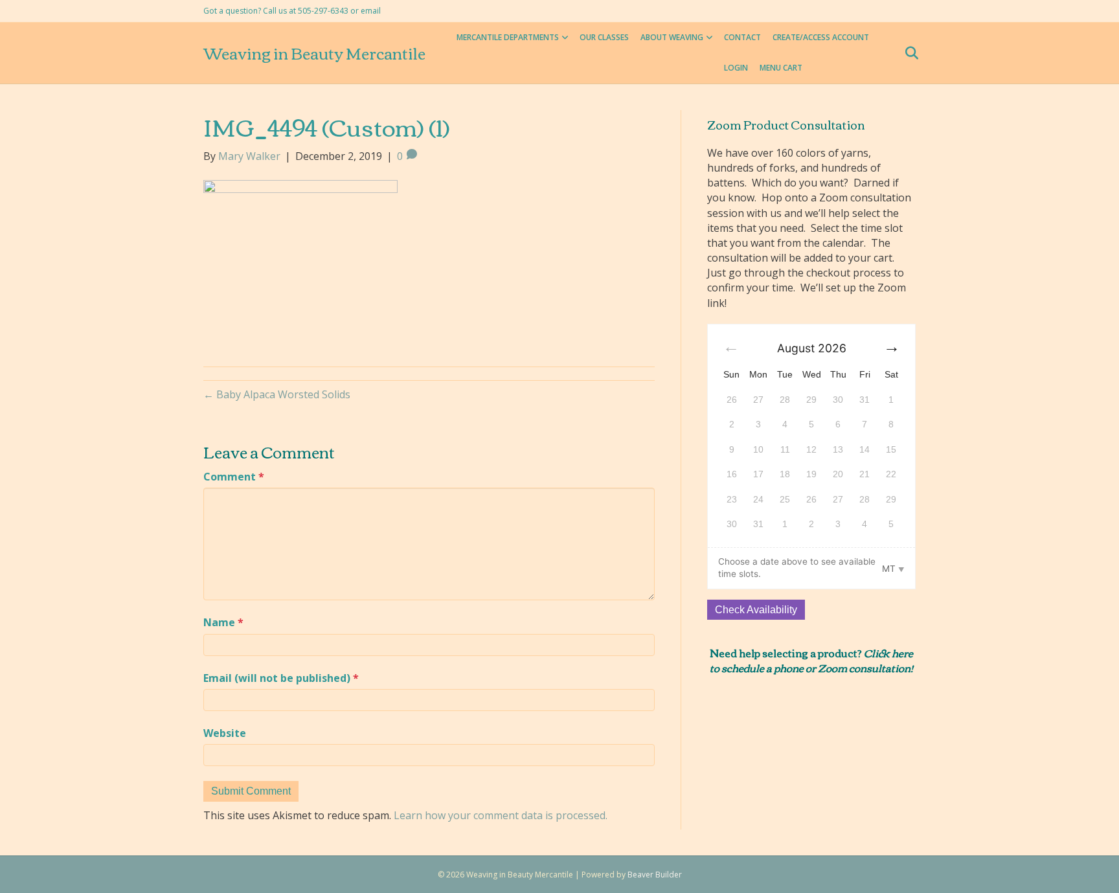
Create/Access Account (821, 37)
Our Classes (604, 37)
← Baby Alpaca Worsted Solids (276, 394)
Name (223, 622)
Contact (742, 37)
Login (736, 67)
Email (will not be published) (281, 678)
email (371, 10)
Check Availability (756, 609)
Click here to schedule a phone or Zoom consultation (811, 660)
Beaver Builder (654, 874)
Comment (233, 476)
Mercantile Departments (508, 37)
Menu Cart (781, 67)
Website (224, 733)
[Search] (907, 53)
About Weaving (671, 37)
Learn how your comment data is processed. (500, 815)
